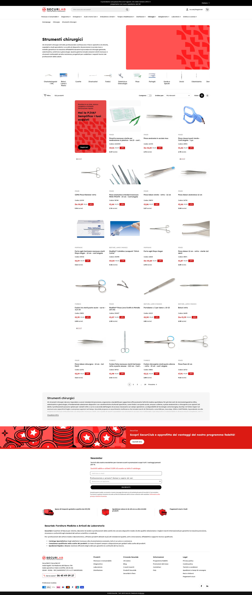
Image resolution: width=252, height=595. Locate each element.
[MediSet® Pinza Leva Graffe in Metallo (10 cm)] (125, 285)
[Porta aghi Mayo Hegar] (159, 229)
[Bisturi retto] (194, 285)
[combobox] (125, 481)
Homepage (46, 22)
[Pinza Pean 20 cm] (194, 342)
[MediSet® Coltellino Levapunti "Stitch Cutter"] (125, 229)
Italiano (205, 3)
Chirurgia (56, 22)
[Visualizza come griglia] (201, 95)
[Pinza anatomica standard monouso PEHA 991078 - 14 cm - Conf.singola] (125, 172)
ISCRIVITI (126, 487)
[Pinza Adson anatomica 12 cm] (194, 172)
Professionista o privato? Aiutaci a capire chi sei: (111, 478)
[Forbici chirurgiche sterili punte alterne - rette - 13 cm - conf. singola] (159, 342)
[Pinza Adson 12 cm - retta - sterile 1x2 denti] (194, 229)
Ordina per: (159, 95)
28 (145, 384)
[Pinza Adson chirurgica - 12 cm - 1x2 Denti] (90, 342)
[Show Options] (160, 481)
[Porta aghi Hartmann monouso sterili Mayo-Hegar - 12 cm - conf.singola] (90, 229)
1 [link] (129, 384)
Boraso (142, 593)
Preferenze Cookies (49, 583)
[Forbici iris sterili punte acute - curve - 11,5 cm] (90, 285)
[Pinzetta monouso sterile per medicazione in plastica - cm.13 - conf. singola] (125, 116)
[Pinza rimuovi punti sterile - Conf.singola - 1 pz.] (194, 116)
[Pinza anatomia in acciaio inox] (159, 116)
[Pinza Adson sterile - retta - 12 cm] (159, 172)
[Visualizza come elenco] (207, 95)
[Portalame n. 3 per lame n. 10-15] (159, 285)
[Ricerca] (127, 9)
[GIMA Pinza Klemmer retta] (90, 172)
